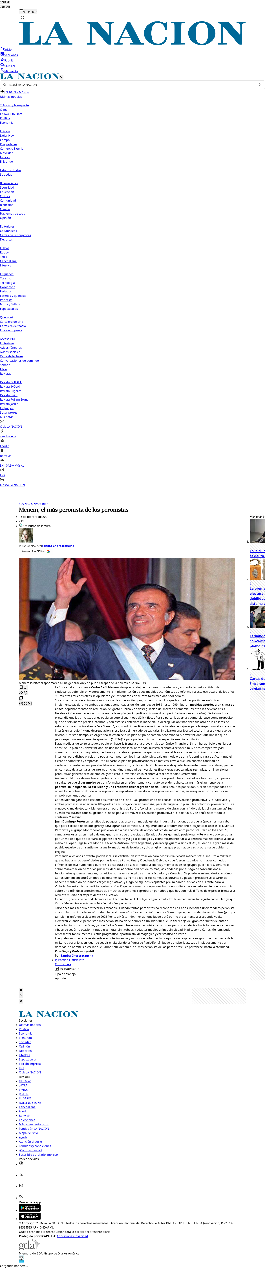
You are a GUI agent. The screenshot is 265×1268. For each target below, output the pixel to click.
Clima (4, 110)
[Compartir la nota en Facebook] (21, 703)
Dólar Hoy (7, 136)
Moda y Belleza (10, 304)
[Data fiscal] (21, 1261)
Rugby (4, 252)
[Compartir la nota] (21, 693)
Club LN (9, 66)
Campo (5, 140)
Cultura (5, 196)
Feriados (6, 291)
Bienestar (6, 205)
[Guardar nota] (21, 687)
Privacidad (81, 1236)
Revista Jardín (9, 404)
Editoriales (7, 226)
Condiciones (65, 1236)
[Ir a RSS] (21, 1198)
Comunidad (8, 200)
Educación (7, 192)
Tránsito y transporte (14, 105)
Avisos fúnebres (11, 348)
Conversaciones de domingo (19, 361)
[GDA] (29, 1249)
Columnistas (8, 231)
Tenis (3, 257)
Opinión (42, 504)
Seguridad (7, 187)
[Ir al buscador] (22, 17)
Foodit (8, 60)
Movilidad (6, 153)
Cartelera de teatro (13, 326)
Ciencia (5, 209)
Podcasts (6, 300)
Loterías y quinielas (13, 296)
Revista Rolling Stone (14, 400)
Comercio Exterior (12, 149)
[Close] (21, 990)
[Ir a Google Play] (30, 1210)
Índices (5, 157)
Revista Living (9, 395)
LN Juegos (7, 274)
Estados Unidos (10, 170)
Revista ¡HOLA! (10, 387)
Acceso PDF (8, 339)
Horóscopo (7, 287)
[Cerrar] (61, 77)
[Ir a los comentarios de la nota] (25, 687)
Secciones (11, 55)
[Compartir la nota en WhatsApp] (25, 693)
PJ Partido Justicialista (69, 960)
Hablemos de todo (12, 213)
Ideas (3, 369)
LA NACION (27, 504)
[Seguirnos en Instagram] (21, 1187)
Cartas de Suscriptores (15, 235)
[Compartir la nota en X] (25, 703)
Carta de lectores (11, 356)
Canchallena (8, 261)
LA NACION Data (11, 114)
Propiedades (8, 144)
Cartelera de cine (11, 322)
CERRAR (5, 2)
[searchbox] (131, 85)
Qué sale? (6, 317)
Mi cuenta (11, 71)
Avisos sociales (10, 352)
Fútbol (4, 248)
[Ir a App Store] (30, 1219)
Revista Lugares (10, 391)
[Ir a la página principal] (132, 44)
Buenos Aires (9, 183)
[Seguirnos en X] (21, 1175)
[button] (132, 280)
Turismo (5, 278)
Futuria (5, 131)
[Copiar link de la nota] (21, 698)
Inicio (8, 50)
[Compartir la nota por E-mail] (30, 703)
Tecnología (7, 283)
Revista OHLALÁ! (11, 382)
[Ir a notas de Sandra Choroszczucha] (127, 536)
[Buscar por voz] (259, 84)
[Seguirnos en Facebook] (21, 1164)
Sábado (5, 365)
